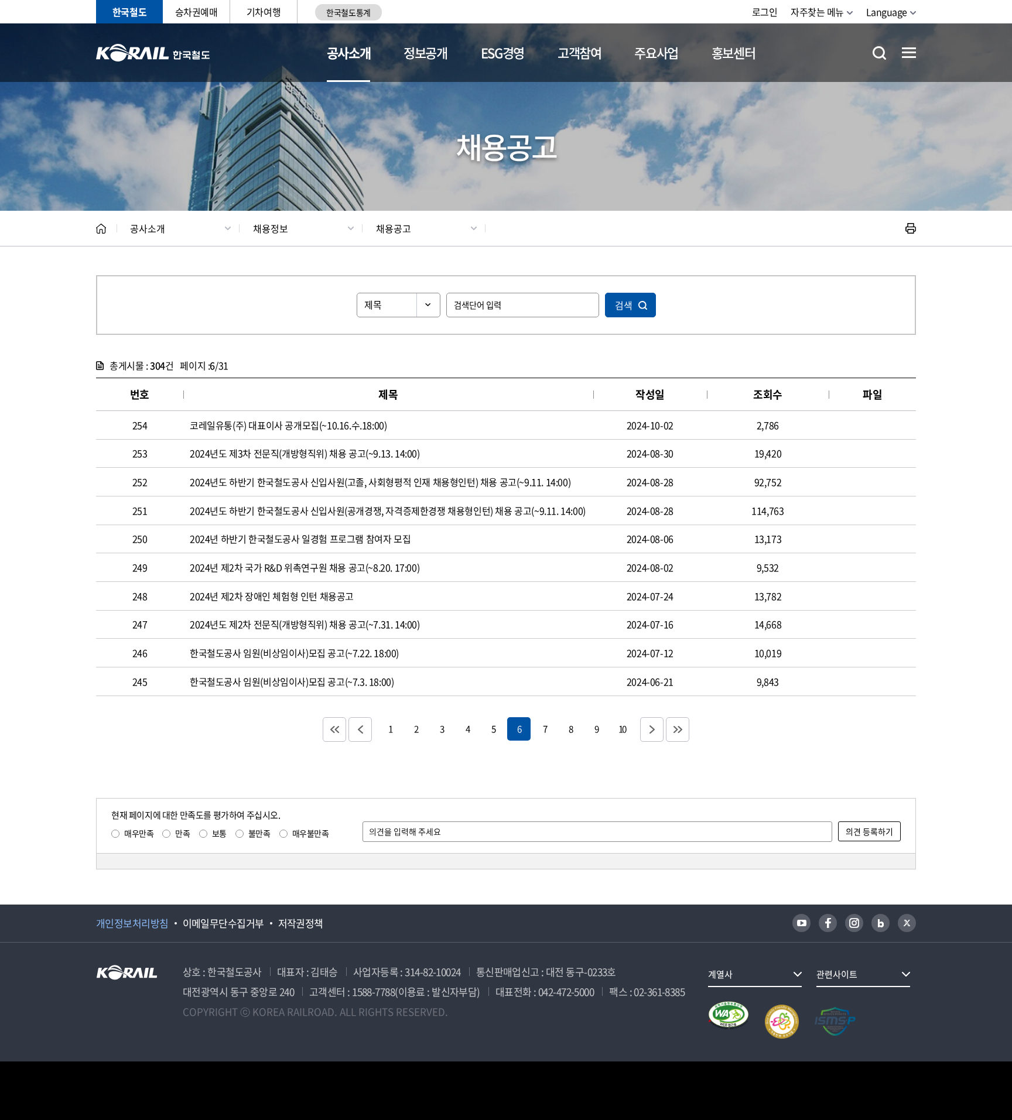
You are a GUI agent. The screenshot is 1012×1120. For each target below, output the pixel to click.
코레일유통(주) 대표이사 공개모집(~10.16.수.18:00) (288, 425)
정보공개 (425, 52)
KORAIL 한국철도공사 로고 (153, 52)
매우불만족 (310, 833)
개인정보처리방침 (132, 923)
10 (621, 728)
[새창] (801, 923)
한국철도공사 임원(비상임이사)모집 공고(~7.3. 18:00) (292, 681)
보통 (219, 833)
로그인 (765, 12)
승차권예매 (196, 12)
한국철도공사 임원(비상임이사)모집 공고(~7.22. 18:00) (294, 653)
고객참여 (579, 52)
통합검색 (879, 53)
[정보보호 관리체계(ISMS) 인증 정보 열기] (835, 1021)
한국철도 (129, 12)
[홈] (101, 229)
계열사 (720, 974)
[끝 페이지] (677, 729)
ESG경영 (502, 52)
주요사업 (656, 52)
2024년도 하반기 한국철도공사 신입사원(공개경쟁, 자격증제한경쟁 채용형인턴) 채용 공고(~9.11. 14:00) (388, 511)
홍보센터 (733, 52)
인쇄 (910, 228)
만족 (182, 833)
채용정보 (270, 228)
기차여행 (264, 12)
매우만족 (138, 833)
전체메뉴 (909, 52)
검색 (623, 305)
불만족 (259, 833)
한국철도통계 (348, 12)
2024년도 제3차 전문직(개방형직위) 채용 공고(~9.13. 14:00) (305, 453)
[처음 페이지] (334, 729)
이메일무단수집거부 (223, 923)
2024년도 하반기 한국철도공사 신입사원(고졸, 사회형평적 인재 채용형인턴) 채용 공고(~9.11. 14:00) (380, 482)
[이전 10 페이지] (360, 729)
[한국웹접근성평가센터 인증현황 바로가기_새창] (728, 1021)
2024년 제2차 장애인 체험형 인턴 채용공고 (272, 596)
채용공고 (393, 228)
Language (886, 12)
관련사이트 (836, 974)
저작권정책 (300, 923)
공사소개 (349, 52)
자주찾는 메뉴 (817, 12)
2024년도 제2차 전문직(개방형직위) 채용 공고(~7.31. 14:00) (305, 624)
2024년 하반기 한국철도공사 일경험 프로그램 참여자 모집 (300, 539)
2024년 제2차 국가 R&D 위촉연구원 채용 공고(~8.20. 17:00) (304, 567)
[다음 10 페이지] (652, 729)
